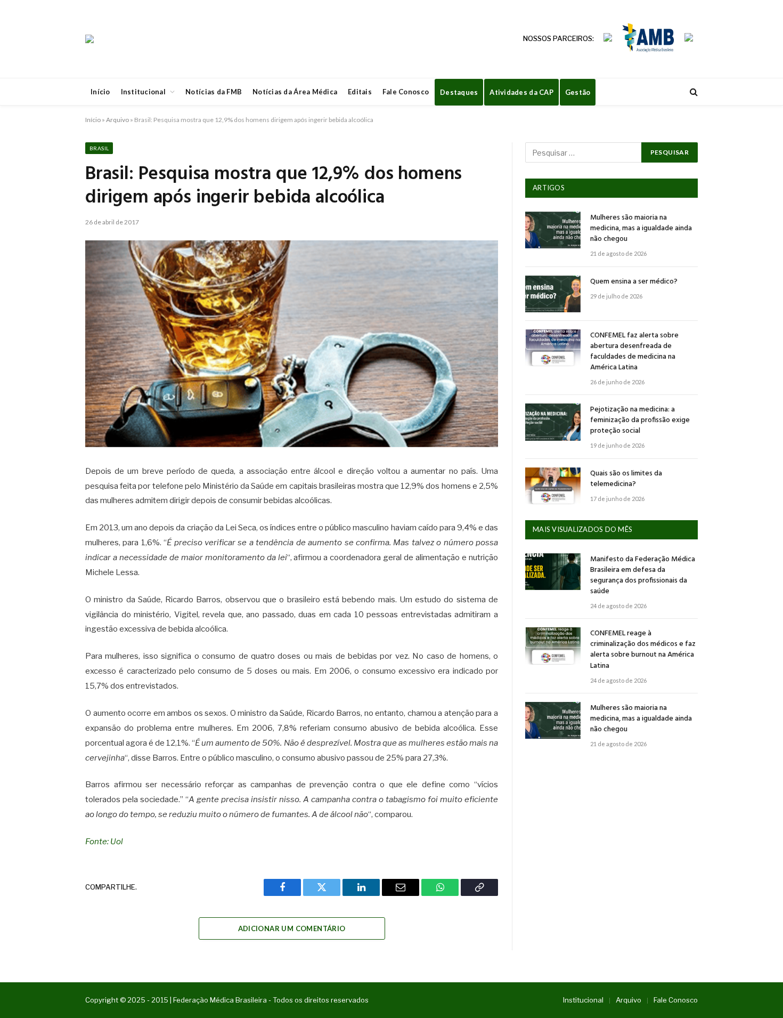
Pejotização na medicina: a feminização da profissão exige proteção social (640, 421)
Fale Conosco (405, 91)
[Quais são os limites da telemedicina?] (553, 485)
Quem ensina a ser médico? (634, 282)
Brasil (99, 148)
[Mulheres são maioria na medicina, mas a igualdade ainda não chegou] (553, 230)
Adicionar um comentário (292, 928)
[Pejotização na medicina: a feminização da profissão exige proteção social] (553, 421)
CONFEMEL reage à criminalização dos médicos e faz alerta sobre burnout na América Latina (643, 649)
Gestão (578, 92)
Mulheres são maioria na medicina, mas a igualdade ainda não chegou (641, 229)
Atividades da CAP (521, 92)
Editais (360, 91)
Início (100, 91)
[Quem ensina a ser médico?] (553, 294)
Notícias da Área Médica (294, 91)
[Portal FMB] (89, 39)
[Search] (693, 92)
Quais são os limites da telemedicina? (626, 479)
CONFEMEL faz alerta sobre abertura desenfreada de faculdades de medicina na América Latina (634, 351)
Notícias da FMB (213, 91)
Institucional (143, 91)
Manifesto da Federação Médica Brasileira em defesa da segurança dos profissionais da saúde (642, 575)
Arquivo (117, 120)
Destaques (459, 92)
